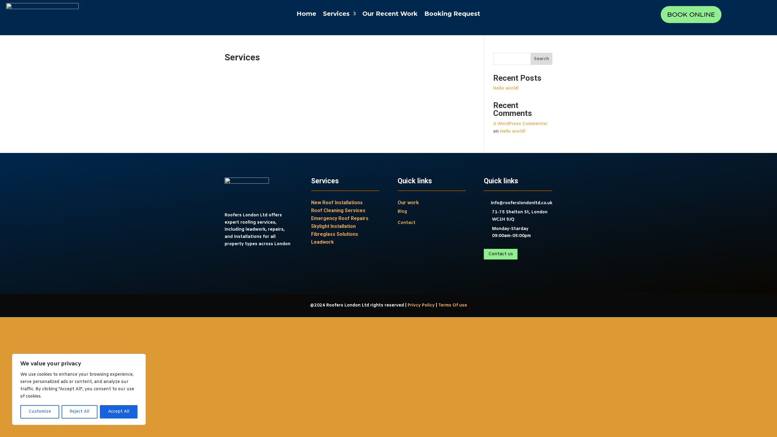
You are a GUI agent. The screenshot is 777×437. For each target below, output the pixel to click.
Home (306, 14)
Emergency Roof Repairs (339, 218)
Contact (407, 223)
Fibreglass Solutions (334, 234)
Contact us (500, 254)
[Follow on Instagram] (241, 262)
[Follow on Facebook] (229, 262)
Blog (402, 212)
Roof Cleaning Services (338, 210)
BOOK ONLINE (691, 14)
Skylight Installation (333, 226)
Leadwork (322, 242)
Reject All (79, 412)
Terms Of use (452, 305)
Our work (408, 202)
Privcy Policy (421, 305)
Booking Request (452, 14)
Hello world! (506, 88)
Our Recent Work (390, 14)
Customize (40, 412)
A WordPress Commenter (520, 124)
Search (541, 59)
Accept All (118, 412)
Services (336, 14)
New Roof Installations (337, 202)
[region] (79, 389)
